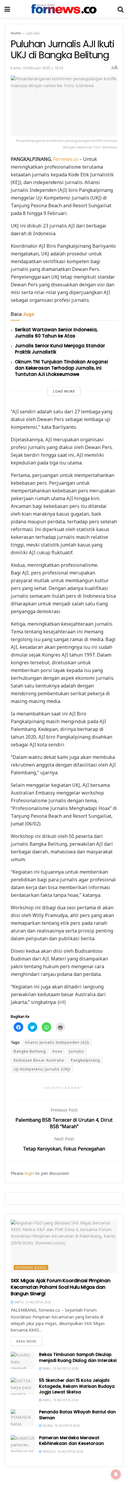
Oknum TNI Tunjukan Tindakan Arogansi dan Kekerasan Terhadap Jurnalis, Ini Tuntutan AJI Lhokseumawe (61, 368)
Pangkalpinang (85, 1060)
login (29, 1173)
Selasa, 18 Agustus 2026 (61, 1425)
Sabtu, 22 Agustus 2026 (32, 1302)
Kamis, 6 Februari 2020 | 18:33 (37, 67)
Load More (64, 391)
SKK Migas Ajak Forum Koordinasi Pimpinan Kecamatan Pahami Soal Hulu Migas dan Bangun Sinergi (60, 1287)
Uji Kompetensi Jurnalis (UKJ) (42, 1069)
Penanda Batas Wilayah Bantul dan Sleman (77, 1415)
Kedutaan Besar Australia (39, 1060)
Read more (26, 1341)
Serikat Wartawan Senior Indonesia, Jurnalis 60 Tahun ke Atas (56, 332)
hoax (57, 1051)
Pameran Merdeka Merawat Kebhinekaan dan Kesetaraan (71, 1441)
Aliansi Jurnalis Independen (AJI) (57, 1042)
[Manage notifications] (116, 1474)
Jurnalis (76, 1051)
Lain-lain (33, 33)
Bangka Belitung (30, 1051)
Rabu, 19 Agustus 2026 (60, 1368)
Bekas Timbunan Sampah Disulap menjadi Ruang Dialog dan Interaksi (77, 1357)
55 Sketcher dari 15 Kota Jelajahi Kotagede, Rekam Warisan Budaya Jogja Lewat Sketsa (77, 1386)
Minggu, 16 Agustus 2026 (62, 1451)
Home (16, 33)
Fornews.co (65, 159)
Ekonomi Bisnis (30, 1267)
